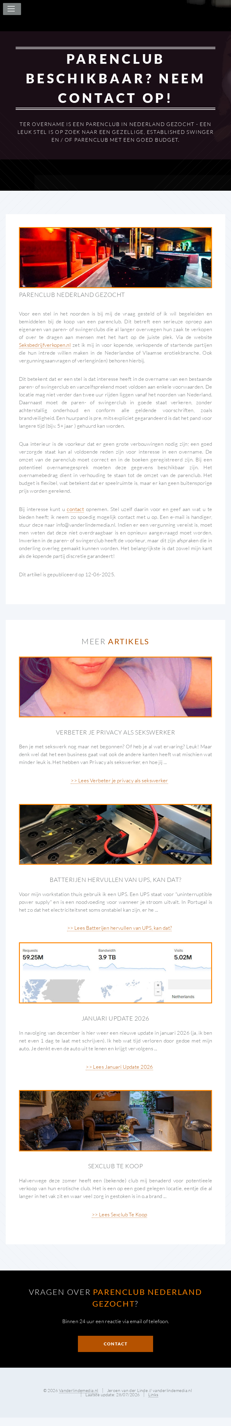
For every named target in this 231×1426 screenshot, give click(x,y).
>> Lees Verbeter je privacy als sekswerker (119, 780)
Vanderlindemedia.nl (78, 1390)
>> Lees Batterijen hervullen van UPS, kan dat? (119, 928)
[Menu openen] (10, 9)
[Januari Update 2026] (115, 972)
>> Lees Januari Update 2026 (119, 1067)
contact (75, 509)
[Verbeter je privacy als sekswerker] (115, 687)
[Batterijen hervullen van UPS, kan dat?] (115, 834)
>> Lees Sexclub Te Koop (119, 1214)
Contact (116, 1343)
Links (153, 1394)
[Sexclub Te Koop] (115, 1120)
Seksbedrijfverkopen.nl (45, 345)
